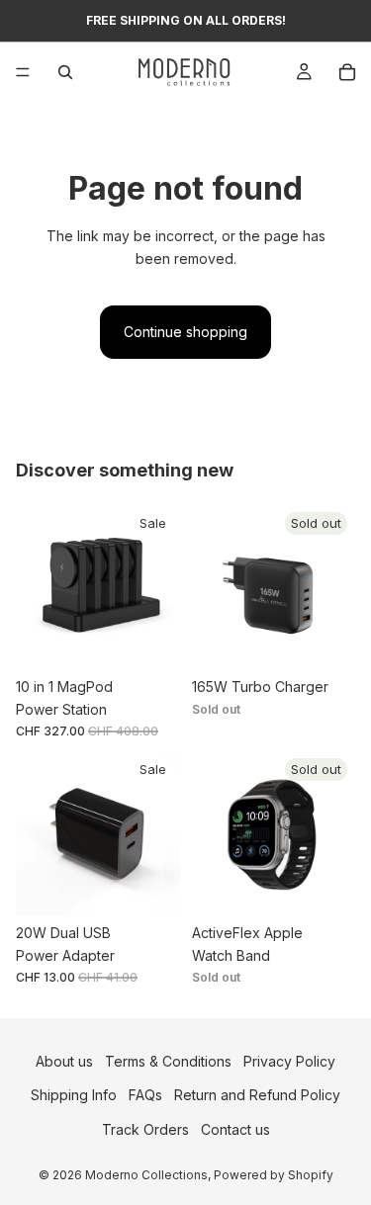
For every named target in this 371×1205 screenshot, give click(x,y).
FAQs (145, 1095)
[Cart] (347, 72)
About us (64, 1061)
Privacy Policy (289, 1061)
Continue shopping (185, 331)
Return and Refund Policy (257, 1095)
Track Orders (145, 1129)
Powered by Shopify (273, 1174)
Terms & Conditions (168, 1061)
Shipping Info (74, 1095)
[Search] (65, 72)
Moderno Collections (146, 1174)
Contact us (235, 1129)
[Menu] (23, 72)
